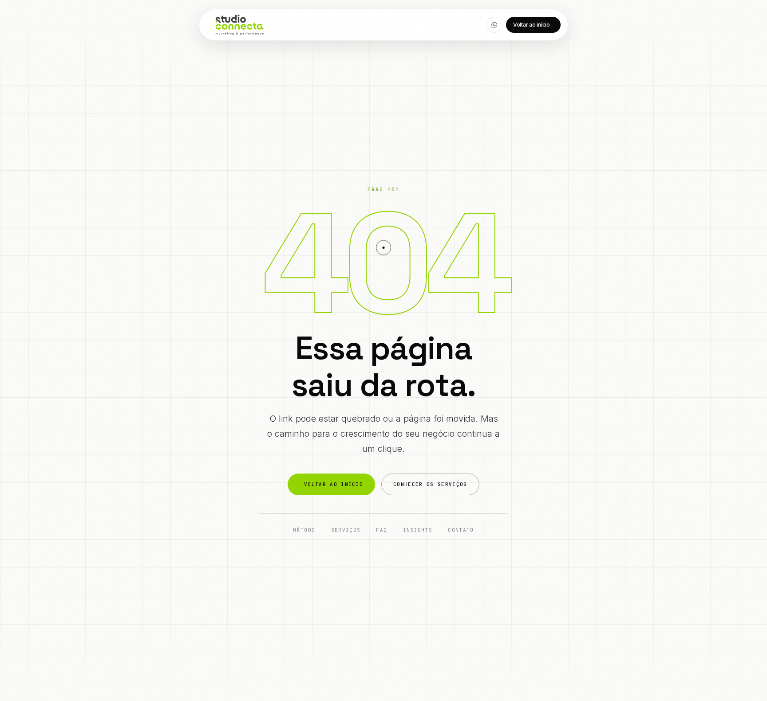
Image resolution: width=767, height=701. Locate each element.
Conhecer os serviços (430, 484)
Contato (461, 530)
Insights (418, 530)
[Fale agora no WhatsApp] (494, 25)
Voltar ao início (531, 24)
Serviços (346, 530)
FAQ (381, 530)
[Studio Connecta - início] (239, 25)
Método (304, 530)
